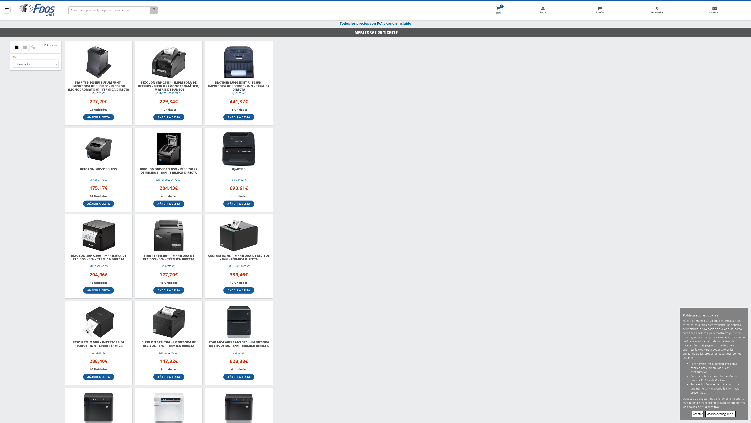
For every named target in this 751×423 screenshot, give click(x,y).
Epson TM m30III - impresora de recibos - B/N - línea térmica (97, 345)
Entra (543, 12)
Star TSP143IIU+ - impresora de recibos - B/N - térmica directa (165, 258)
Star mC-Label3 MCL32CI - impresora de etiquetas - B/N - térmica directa (233, 347)
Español (600, 12)
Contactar (714, 12)
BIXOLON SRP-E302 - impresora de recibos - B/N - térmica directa (165, 345)
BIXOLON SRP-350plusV (97, 170)
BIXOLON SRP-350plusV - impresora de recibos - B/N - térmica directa (165, 172)
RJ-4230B (233, 170)
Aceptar (697, 414)
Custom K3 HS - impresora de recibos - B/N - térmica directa (233, 258)
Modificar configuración (720, 414)
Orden (17, 57)
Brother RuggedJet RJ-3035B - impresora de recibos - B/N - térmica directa (233, 86)
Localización (657, 12)
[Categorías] (7, 10)
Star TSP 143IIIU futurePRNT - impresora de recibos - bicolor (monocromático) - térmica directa (97, 86)
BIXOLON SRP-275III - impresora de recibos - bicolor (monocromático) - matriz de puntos (165, 86)
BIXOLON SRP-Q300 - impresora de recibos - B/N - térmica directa (97, 258)
